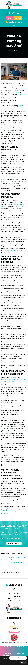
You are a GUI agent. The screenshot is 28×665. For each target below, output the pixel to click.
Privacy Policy (6, 658)
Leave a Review (14, 631)
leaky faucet (16, 92)
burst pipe (22, 94)
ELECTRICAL (7, 653)
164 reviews (16, 628)
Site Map (5, 660)
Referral (20, 651)
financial (14, 250)
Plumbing (12, 572)
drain (8, 94)
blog (7, 128)
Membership (7, 655)
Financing (20, 647)
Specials (20, 649)
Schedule (20, 653)
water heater (5, 181)
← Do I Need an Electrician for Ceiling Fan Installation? (13, 558)
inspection (22, 106)
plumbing (12, 86)
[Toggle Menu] (14, 25)
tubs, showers (10, 311)
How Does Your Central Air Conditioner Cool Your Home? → (16, 564)
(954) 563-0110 (14, 538)
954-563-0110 (7, 511)
